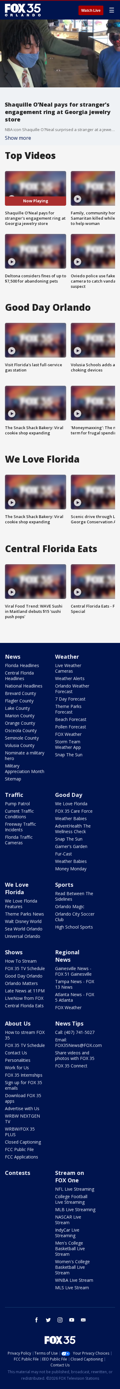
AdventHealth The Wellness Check (73, 828)
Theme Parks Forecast (68, 709)
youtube (72, 1320)
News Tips (69, 1023)
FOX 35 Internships (23, 1075)
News (12, 656)
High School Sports (74, 927)
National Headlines (23, 686)
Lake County (17, 708)
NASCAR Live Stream (68, 1219)
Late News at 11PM (25, 991)
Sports (64, 884)
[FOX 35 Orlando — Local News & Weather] (23, 9)
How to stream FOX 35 (25, 1035)
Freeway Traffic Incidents (20, 827)
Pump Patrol (17, 804)
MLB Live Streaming (75, 1209)
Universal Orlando (22, 936)
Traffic (14, 794)
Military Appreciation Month (24, 768)
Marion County (19, 716)
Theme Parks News (24, 914)
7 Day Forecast (70, 699)
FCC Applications (21, 1157)
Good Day (68, 794)
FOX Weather (68, 734)
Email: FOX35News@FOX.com (78, 1042)
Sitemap (13, 779)
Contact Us (16, 1053)
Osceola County (21, 730)
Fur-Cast (63, 854)
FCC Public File (19, 1149)
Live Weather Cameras (68, 668)
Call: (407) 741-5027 (74, 1032)
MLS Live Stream (72, 1287)
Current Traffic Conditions (19, 814)
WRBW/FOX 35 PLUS (20, 1131)
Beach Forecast (70, 719)
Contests (17, 1172)
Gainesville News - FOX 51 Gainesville (73, 971)
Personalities (17, 1060)
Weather (67, 656)
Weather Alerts (70, 678)
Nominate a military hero (24, 755)
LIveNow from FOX (24, 998)
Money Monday (70, 869)
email (83, 1320)
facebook (37, 1320)
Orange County (20, 723)
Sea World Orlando (23, 929)
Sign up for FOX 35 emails (23, 1085)
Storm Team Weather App (68, 744)
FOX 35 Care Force (74, 811)
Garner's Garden (71, 846)
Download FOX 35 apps (23, 1098)
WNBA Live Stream (74, 1280)
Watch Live (91, 10)
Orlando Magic (69, 906)
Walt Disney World (23, 921)
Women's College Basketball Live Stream (72, 1267)
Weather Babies (71, 818)
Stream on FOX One (69, 1176)
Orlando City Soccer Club (74, 916)
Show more (18, 137)
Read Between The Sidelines (74, 896)
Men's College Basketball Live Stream (70, 1248)
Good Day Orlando (23, 976)
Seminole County (22, 738)
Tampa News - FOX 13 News (74, 984)
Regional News (67, 955)
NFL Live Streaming (74, 1189)
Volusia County (19, 745)
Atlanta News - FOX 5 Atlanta (74, 997)
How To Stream (21, 961)
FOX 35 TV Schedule (25, 968)
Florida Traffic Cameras (19, 840)
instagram (60, 1320)
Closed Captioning (23, 1142)
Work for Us (17, 1067)
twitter (48, 1320)
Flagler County (19, 701)
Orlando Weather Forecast (72, 688)
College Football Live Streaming (71, 1199)
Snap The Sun (68, 755)
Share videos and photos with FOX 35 (74, 1055)
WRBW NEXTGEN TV (22, 1118)
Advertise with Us (22, 1108)
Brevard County (20, 693)
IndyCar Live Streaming (67, 1232)
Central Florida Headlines (19, 675)
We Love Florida (71, 804)
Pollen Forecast (70, 727)
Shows (13, 952)
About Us (17, 1023)
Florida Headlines (22, 665)
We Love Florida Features (21, 903)
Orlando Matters (21, 983)
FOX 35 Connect (71, 1066)
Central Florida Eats (24, 1006)
